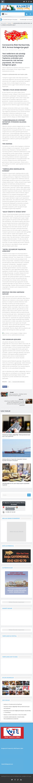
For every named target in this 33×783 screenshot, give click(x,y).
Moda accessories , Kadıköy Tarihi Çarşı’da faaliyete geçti (17, 394)
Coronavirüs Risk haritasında (18, 381)
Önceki (12, 392)
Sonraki (21, 399)
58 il (10, 381)
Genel (23, 50)
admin (6, 50)
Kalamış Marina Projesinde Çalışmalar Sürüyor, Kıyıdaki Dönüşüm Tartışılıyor (14, 459)
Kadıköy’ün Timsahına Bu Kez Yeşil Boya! (13, 704)
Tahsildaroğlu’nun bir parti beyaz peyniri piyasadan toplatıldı (15, 484)
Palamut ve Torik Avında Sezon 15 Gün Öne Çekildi (15, 714)
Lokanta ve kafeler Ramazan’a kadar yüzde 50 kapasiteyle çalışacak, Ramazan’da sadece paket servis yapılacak (14, 403)
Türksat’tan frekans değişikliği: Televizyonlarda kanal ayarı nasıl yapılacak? (16, 435)
